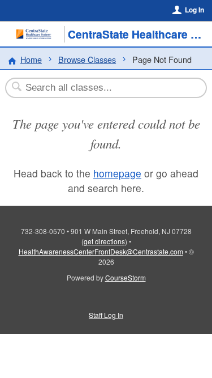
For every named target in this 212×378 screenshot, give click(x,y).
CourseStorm (125, 277)
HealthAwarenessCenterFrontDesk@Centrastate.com (101, 251)
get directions (104, 241)
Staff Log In (106, 315)
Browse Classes (87, 59)
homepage (117, 173)
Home (31, 59)
